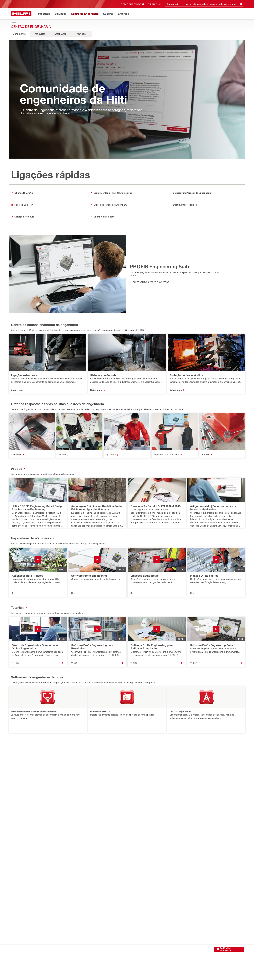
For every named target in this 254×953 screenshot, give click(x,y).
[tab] (19, 34)
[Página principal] (21, 13)
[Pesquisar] (241, 4)
